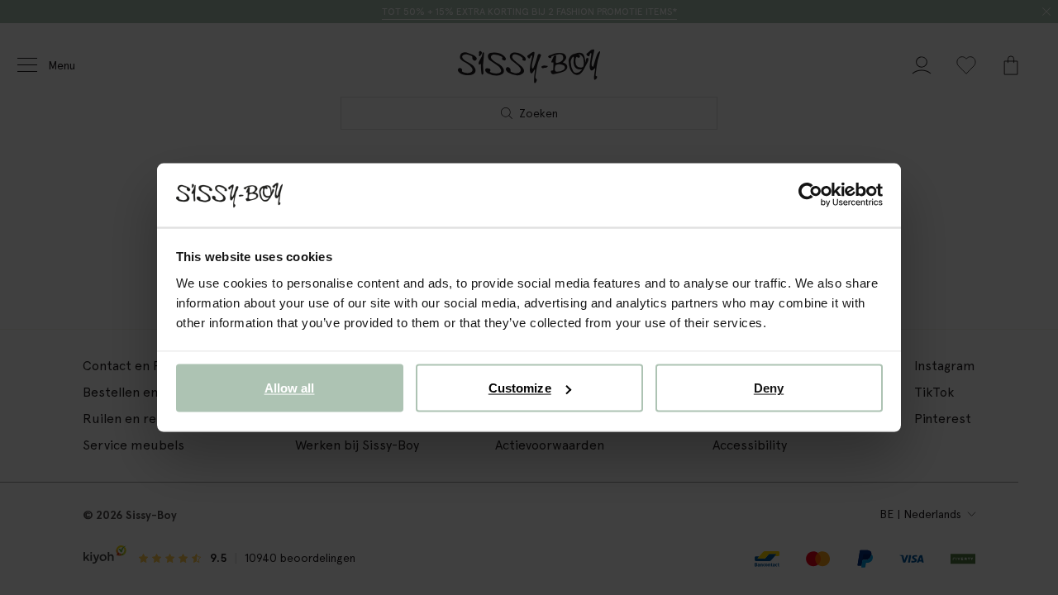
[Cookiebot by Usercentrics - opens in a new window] (810, 195)
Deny (769, 388)
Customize (519, 388)
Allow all (289, 388)
